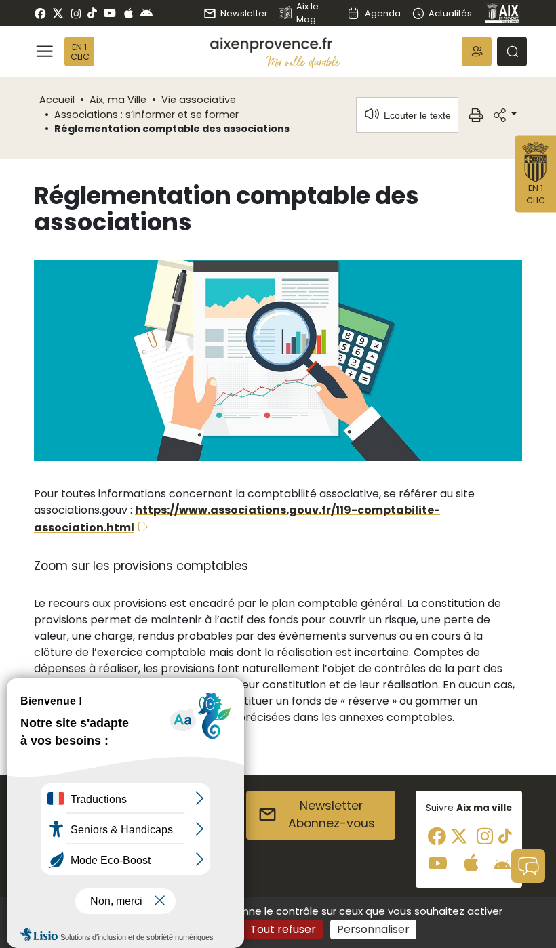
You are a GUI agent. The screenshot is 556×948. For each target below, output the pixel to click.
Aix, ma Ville (118, 99)
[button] (477, 51)
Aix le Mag (307, 13)
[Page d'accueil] (502, 13)
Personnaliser (373, 929)
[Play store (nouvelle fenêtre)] (146, 12)
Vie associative (198, 99)
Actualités (450, 13)
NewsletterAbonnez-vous (331, 814)
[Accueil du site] (275, 45)
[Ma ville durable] (303, 61)
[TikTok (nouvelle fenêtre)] (92, 12)
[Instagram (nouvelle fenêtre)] (75, 12)
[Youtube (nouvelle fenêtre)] (109, 12)
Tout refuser (283, 929)
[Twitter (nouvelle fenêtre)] (58, 13)
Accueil (57, 99)
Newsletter (244, 13)
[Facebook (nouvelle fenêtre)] (40, 12)
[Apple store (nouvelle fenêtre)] (128, 12)
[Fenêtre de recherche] (512, 51)
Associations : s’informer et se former (146, 114)
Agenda (382, 13)
